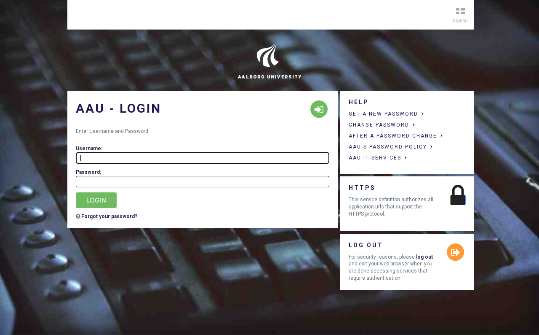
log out (424, 257)
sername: (89, 148)
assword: (88, 172)
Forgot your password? (109, 216)
